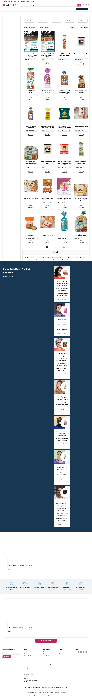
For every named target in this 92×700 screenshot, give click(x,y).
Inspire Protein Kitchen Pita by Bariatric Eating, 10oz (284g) (48, 55)
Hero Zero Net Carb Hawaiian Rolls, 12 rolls (47, 234)
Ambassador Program (28, 674)
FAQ (25, 660)
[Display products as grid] (84, 27)
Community (23, 1)
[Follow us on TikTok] (86, 652)
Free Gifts (10, 1)
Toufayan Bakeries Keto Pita (81, 54)
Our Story (26, 651)
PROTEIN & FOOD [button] (20, 9)
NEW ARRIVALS (37, 9)
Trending (83, 21)
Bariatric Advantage (47, 664)
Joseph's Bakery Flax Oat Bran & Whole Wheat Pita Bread (64, 163)
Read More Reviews (8, 276)
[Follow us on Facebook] (78, 652)
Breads (7, 13)
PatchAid (45, 651)
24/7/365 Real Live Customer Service (67, 588)
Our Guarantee (62, 660)
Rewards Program (28, 670)
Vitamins (43, 21)
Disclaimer (57, 692)
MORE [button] (29, 9)
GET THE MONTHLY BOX (82, 9)
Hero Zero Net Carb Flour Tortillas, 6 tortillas (81, 199)
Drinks (56, 21)
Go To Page (56, 247)
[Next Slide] (11, 525)
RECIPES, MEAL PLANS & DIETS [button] (65, 9)
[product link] (62, 284)
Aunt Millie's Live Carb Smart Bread (30, 127)
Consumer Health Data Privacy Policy (30, 681)
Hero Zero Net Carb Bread (81, 126)
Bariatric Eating (46, 660)
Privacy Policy (50, 692)
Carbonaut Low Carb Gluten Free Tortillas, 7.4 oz (64, 199)
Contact (28, 1)
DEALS (49, 9)
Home (4, 13)
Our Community (27, 666)
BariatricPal (45, 653)
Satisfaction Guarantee (39, 587)
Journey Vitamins (46, 662)
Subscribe (7, 656)
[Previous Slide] (5, 525)
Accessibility (63, 692)
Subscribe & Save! (28, 672)
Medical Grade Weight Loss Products (25, 588)
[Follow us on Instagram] (81, 652)
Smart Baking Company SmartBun (81, 91)
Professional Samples (63, 666)
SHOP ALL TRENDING (46, 640)
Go (64, 247)
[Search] (79, 5)
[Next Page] (53, 247)
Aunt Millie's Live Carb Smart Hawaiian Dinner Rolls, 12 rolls (64, 92)
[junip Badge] (82, 654)
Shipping (60, 651)
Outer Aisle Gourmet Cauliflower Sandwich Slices (64, 127)
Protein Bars (29, 21)
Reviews (15, 1)
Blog (19, 1)
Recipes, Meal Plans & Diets (30, 658)
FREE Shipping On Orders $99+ (11, 588)
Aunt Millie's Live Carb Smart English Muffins (64, 54)
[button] (83, 5)
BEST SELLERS (4, 9)
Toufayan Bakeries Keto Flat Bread (48, 162)
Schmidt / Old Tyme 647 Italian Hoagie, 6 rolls (31, 162)
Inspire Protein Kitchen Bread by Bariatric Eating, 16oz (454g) (30, 55)
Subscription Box (27, 668)
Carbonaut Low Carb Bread (64, 234)
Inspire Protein (46, 655)
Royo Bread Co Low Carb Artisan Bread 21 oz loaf (47, 127)
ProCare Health (46, 658)
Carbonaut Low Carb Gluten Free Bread (47, 91)
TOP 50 (43, 9)
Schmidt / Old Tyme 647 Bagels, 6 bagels (81, 162)
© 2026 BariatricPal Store (31, 692)
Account (60, 655)
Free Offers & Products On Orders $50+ (80, 588)
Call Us (32, 1)
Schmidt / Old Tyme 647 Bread (31, 91)
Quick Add (30, 64)
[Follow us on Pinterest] (83, 652)
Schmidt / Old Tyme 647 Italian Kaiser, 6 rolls (81, 234)
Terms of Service (42, 692)
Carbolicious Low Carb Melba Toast (30, 234)
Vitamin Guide (27, 664)
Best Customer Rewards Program (53, 588)
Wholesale (61, 664)
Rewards (5, 1)
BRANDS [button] (54, 9)
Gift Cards (26, 676)
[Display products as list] (87, 27)
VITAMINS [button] (12, 9)
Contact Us (61, 658)
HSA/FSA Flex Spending (29, 655)
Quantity (9, 569)
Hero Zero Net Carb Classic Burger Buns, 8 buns (31, 199)
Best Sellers (69, 21)
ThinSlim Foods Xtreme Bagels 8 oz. (48, 199)
